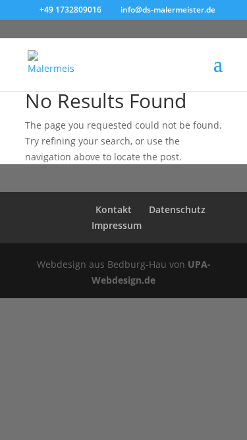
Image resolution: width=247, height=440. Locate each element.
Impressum (117, 225)
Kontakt (114, 209)
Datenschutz (177, 209)
